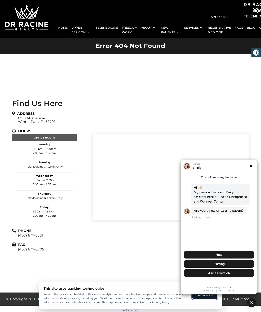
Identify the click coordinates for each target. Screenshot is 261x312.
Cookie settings (130, 310)
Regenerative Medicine (219, 30)
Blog (251, 27)
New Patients (168, 30)
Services (191, 27)
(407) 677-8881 (219, 17)
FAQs (239, 27)
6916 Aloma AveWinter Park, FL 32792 (37, 120)
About (146, 27)
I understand (205, 295)
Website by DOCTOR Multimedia (226, 299)
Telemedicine (107, 27)
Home (63, 27)
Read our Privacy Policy (154, 302)
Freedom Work (129, 30)
